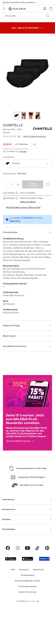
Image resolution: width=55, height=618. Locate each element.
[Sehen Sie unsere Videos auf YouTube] (27, 548)
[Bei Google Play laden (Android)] (10, 558)
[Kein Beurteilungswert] (10, 136)
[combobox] (27, 163)
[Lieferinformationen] (16, 192)
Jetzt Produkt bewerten (34, 136)
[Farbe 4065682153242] (7, 163)
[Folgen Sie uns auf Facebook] (8, 548)
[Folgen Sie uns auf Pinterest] (47, 548)
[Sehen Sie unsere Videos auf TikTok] (37, 548)
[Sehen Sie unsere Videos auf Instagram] (17, 548)
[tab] (27, 73)
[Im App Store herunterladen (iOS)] (27, 559)
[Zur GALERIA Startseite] (17, 9)
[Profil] (45, 9)
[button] (20, 2)
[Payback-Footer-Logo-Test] (44, 559)
